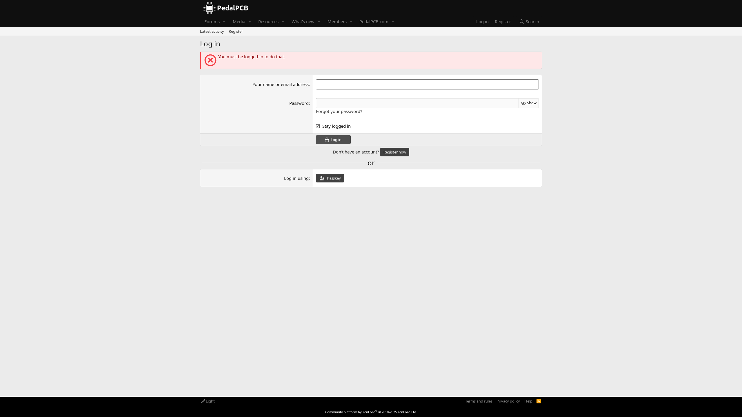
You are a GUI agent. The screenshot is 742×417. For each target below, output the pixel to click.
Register (236, 31)
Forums (212, 21)
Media (239, 21)
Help (528, 401)
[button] (224, 21)
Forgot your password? (339, 111)
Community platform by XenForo (371, 412)
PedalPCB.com (373, 21)
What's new (303, 21)
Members (337, 21)
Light (210, 401)
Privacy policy (508, 401)
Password (299, 103)
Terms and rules (478, 401)
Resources (268, 21)
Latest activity (212, 31)
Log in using (296, 178)
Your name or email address (281, 84)
